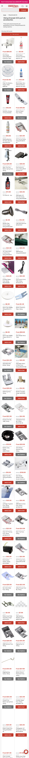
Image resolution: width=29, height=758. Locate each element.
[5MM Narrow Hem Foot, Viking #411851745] (21, 499)
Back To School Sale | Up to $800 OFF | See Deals (14, 1)
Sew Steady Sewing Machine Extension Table (7, 56)
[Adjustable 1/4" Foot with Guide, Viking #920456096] (21, 190)
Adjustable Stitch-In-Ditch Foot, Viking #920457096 (21, 365)
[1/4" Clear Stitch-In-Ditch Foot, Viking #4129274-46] (7, 246)
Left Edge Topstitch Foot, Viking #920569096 (8, 505)
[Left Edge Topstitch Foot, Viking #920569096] (7, 499)
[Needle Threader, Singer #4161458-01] (21, 387)
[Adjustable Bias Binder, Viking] (7, 359)
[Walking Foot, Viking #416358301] (21, 246)
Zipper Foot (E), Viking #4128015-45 (7, 477)
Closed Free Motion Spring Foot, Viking (8, 701)
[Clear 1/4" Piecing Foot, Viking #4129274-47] (7, 527)
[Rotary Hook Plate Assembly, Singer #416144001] (7, 611)
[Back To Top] (26, 755)
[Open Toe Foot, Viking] (21, 527)
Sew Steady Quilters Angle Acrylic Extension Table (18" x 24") (20, 478)
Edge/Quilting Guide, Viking (6, 673)
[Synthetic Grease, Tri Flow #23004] (7, 106)
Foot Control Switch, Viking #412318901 (6, 561)
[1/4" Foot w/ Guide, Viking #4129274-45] (21, 134)
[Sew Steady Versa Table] (21, 331)
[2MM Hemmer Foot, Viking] (7, 639)
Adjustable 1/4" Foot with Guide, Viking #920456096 (21, 197)
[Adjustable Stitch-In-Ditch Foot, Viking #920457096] (21, 359)
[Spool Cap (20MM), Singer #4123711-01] (7, 331)
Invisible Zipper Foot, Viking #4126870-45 (20, 701)
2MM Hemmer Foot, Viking (8, 644)
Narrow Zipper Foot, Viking (20, 112)
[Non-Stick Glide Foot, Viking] (7, 583)
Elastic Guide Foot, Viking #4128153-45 (7, 730)
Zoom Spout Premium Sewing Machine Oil (20, 56)
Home (4, 15)
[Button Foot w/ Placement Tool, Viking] (21, 667)
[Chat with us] (22, 6)
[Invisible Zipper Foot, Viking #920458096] (7, 275)
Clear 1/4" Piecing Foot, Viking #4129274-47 (7, 533)
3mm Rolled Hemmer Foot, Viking (19, 449)
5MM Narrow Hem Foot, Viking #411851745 (21, 505)
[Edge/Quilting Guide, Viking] (7, 667)
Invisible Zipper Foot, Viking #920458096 (7, 281)
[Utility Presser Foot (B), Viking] (21, 583)
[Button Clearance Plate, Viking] (21, 303)
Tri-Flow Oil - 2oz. (7, 195)
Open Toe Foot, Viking (20, 532)
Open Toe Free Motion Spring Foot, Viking (8, 169)
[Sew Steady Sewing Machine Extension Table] (7, 50)
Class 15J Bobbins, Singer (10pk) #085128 (8, 84)
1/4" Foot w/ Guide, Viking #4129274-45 (21, 140)
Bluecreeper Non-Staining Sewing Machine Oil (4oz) (21, 84)
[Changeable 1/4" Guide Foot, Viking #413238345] (21, 723)
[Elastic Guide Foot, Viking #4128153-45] (7, 723)
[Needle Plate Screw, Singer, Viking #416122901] (7, 218)
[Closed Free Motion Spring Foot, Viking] (7, 695)
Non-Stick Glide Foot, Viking (7, 588)
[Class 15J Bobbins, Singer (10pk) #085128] (7, 78)
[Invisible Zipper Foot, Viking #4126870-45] (21, 695)
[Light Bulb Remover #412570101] (21, 218)
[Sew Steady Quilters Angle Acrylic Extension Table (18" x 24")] (21, 471)
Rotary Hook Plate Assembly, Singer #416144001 (7, 617)
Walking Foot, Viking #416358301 (21, 252)
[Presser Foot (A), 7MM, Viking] (7, 415)
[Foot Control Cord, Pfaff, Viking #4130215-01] (21, 275)
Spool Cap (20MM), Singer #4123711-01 (8, 337)
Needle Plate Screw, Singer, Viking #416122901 (8, 225)
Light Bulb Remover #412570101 (21, 224)
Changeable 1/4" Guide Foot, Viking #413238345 (21, 730)
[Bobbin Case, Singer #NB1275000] (7, 443)
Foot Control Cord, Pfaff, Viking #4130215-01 (21, 281)
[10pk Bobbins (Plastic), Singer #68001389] (21, 611)
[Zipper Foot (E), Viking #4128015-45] (7, 471)
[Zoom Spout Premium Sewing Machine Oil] (21, 50)
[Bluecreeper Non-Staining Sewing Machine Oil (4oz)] (21, 78)
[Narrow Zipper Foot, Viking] (21, 106)
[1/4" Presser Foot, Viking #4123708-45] (21, 555)
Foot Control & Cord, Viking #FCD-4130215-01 (21, 169)
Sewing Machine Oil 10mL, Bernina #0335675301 (7, 140)
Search (24, 10)
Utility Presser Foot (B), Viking (21, 588)
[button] (2, 6)
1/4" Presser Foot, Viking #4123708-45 (20, 561)
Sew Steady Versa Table (21, 336)
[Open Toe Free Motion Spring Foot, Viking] (7, 162)
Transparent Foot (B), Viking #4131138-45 (20, 421)
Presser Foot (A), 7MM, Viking (7, 420)
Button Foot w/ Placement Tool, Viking (20, 673)
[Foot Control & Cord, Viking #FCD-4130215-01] (21, 162)
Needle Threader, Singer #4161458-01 (21, 393)
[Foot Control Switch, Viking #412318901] (7, 555)
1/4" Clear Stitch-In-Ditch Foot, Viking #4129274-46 (7, 254)
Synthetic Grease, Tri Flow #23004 (7, 112)
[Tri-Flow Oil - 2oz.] (7, 190)
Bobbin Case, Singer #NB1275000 (6, 449)
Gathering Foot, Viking (7, 392)
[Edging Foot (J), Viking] (21, 639)
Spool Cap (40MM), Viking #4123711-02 (8, 309)
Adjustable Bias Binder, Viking (7, 364)
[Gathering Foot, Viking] (7, 387)
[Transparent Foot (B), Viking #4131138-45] (21, 415)
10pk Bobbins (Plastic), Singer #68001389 (20, 617)
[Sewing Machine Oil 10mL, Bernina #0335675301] (7, 134)
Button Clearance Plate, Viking (20, 308)
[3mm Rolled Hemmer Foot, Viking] (21, 443)
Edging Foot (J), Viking (20, 644)
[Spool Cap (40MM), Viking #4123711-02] (7, 303)
